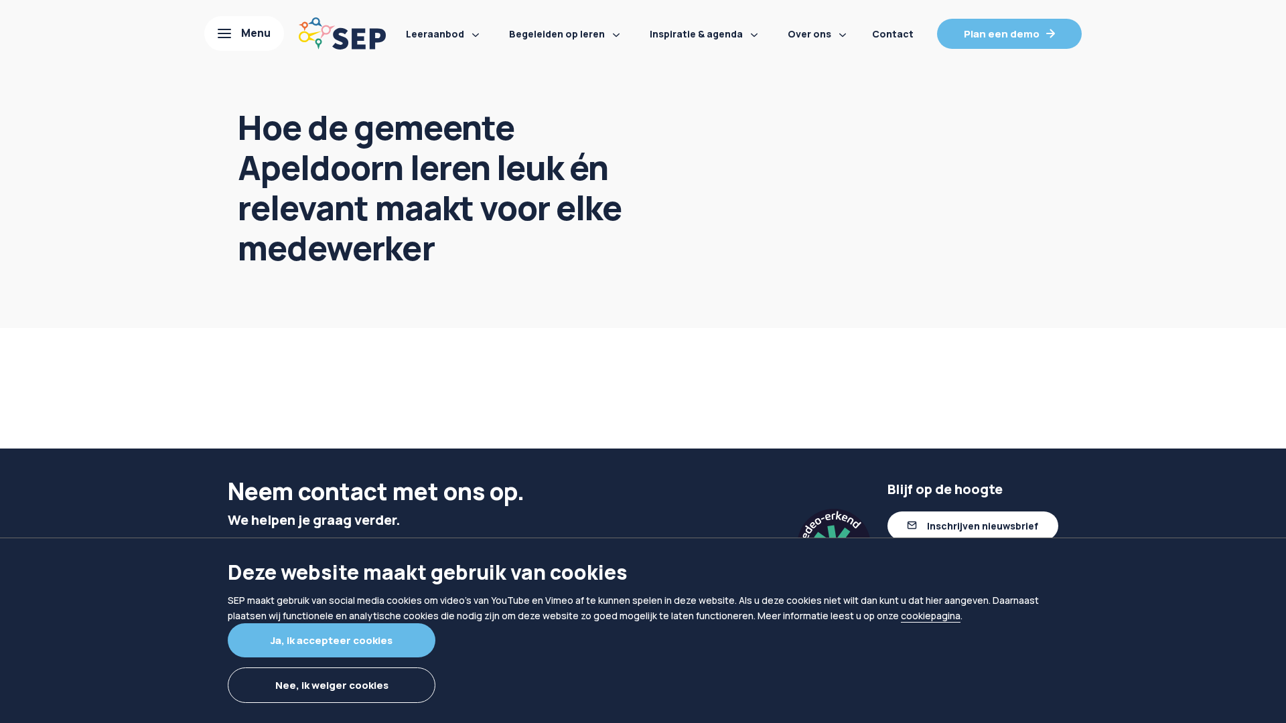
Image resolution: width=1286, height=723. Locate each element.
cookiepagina (930, 615)
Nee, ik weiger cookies (331, 685)
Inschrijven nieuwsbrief (982, 525)
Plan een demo (1002, 34)
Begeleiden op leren (557, 33)
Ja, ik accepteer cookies (331, 640)
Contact (893, 33)
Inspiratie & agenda (696, 33)
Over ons (809, 33)
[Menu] (244, 33)
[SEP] (342, 33)
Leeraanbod (435, 33)
